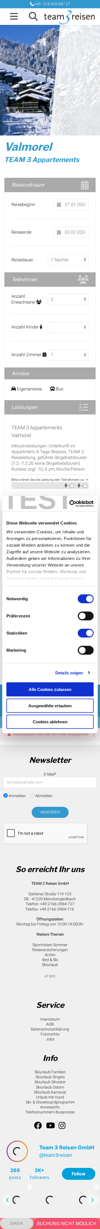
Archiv (50, 955)
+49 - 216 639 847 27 (52, 4)
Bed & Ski (50, 960)
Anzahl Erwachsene (23, 299)
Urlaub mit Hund (50, 1097)
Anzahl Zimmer (26, 355)
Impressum (50, 1019)
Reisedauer (22, 260)
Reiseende (21, 232)
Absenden (50, 812)
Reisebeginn (23, 205)
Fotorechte (50, 1034)
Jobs (50, 1039)
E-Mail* (50, 774)
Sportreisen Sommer (50, 945)
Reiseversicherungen (50, 950)
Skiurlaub (50, 965)
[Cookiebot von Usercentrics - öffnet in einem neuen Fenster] (71, 503)
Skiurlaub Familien (50, 1072)
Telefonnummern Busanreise (50, 1112)
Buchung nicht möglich (66, 1223)
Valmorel (28, 146)
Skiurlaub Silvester (50, 1082)
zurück (16, 1223)
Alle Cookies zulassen (50, 689)
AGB (50, 1024)
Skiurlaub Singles (50, 1077)
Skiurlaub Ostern (50, 1087)
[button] (13, 17)
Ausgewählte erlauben (50, 705)
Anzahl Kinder (25, 327)
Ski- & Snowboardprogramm (50, 1102)
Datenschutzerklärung (50, 1029)
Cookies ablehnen (50, 721)
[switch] (86, 616)
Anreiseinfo (50, 1107)
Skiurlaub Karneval (50, 1092)
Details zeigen (69, 672)
